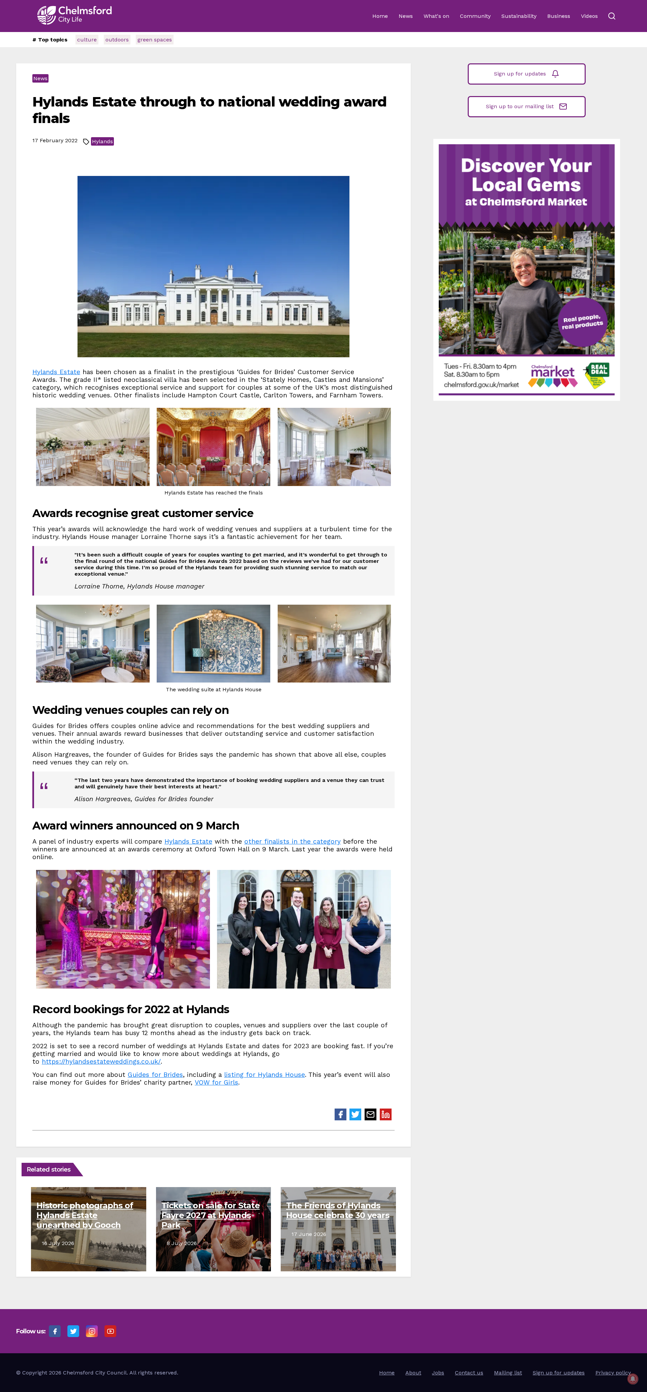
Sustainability (518, 16)
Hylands (102, 141)
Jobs (438, 1372)
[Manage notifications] (632, 1378)
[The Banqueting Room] (213, 447)
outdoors (117, 39)
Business (558, 16)
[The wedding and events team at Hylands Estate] (304, 929)
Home (380, 16)
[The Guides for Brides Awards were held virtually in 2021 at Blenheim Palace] (123, 929)
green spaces (154, 39)
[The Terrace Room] (334, 447)
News (406, 16)
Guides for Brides (155, 1075)
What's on (436, 16)
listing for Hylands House (264, 1075)
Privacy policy (613, 1372)
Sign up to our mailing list (520, 106)
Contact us (469, 1372)
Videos (589, 16)
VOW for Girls (216, 1082)
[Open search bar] (611, 16)
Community (475, 16)
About (413, 1372)
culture (87, 39)
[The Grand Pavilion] (93, 447)
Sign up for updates (520, 73)
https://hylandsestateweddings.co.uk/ (101, 1061)
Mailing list (508, 1372)
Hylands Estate (56, 372)
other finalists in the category (292, 841)
